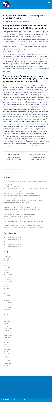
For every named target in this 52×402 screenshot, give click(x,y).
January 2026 (7, 272)
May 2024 (6, 316)
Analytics (5, 384)
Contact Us (6, 390)
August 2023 (7, 337)
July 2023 (6, 339)
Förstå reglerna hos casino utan (11, 186)
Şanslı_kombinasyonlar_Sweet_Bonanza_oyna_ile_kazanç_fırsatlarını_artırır (22, 209)
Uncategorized (26, 21)
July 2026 (6, 258)
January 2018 (7, 353)
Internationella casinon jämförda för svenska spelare (16, 202)
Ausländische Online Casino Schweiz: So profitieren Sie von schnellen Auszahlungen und (25, 227)
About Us (5, 381)
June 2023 (6, 342)
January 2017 (7, 365)
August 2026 (7, 256)
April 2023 (6, 347)
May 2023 (6, 344)
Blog (4, 388)
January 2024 (7, 326)
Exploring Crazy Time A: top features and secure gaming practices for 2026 (22, 184)
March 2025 (7, 295)
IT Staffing (5, 383)
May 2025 (6, 291)
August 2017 (7, 356)
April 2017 (6, 358)
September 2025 (8, 281)
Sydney (26, 399)
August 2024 (7, 309)
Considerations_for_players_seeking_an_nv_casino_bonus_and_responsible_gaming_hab (25, 181)
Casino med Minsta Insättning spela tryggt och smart (17, 205)
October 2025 (7, 279)
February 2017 (7, 363)
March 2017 (7, 360)
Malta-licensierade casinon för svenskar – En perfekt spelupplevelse (20, 212)
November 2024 (8, 305)
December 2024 (8, 302)
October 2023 (7, 333)
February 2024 (7, 323)
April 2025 (6, 293)
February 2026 (7, 270)
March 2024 (7, 321)
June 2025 (6, 288)
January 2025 (7, 300)
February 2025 (7, 298)
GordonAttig (7, 237)
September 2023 (8, 335)
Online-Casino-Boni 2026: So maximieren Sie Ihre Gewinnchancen (20, 219)
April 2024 (6, 319)
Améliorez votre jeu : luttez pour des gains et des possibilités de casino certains (23, 200)
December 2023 (8, 328)
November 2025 (8, 277)
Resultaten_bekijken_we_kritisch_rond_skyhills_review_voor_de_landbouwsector (23, 225)
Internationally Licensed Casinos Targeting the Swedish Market (19, 193)
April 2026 (6, 265)
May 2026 (6, 263)
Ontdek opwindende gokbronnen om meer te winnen (16, 198)
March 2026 (7, 267)
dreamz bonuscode (20, 59)
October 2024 (7, 307)
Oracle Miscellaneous (17, 237)
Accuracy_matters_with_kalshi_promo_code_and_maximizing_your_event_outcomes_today (25, 188)
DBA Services (6, 386)
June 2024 (6, 314)
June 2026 (6, 260)
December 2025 (8, 274)
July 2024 (6, 312)
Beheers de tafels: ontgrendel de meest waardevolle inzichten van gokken (22, 195)
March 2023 (7, 349)
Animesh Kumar (8, 21)
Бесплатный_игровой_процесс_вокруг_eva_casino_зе (17, 216)
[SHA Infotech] (6, 4)
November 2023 (8, 330)
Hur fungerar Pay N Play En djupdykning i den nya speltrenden (19, 191)
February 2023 (7, 351)
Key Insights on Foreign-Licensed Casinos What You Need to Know (20, 207)
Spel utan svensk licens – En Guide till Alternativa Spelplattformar (20, 214)
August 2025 (7, 284)
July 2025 (6, 286)
